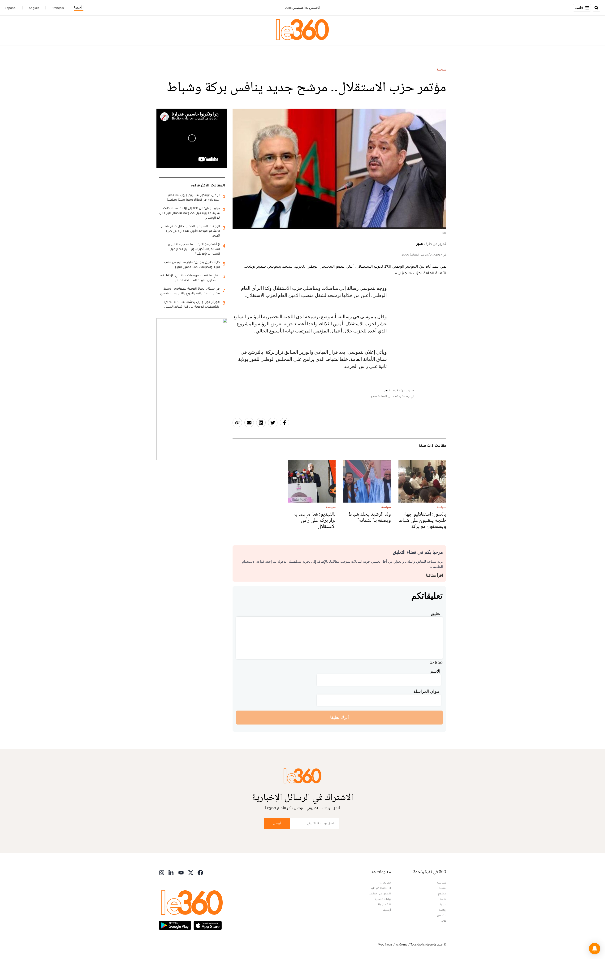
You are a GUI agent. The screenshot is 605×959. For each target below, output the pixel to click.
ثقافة (443, 899)
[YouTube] (181, 872)
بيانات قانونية (383, 899)
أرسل (277, 823)
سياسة (441, 69)
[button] (594, 948)
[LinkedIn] (171, 872)
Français (58, 8)
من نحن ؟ (385, 882)
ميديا (443, 904)
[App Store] (208, 925)
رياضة (442, 909)
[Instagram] (161, 872)
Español (10, 8)
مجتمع (442, 893)
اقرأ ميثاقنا (434, 575)
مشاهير (441, 915)
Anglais (34, 8)
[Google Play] (175, 925)
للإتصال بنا (384, 904)
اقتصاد (442, 888)
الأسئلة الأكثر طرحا (380, 888)
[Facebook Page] (200, 872)
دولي (443, 920)
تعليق (435, 613)
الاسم (435, 671)
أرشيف (387, 909)
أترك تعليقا (339, 717)
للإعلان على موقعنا (380, 893)
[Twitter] (191, 872)
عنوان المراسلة (426, 691)
